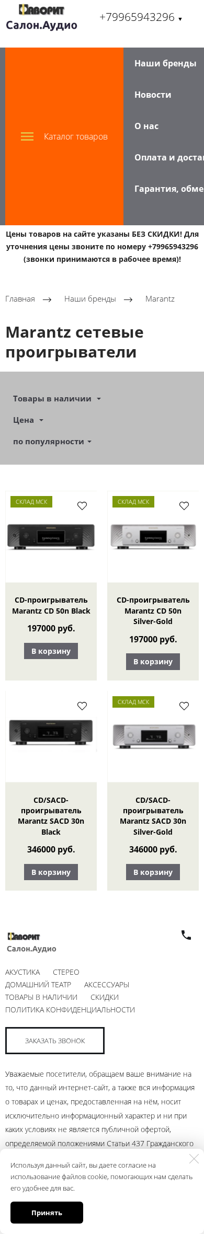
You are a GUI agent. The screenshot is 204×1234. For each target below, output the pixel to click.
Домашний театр (38, 984)
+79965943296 (141, 16)
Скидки (104, 997)
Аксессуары (106, 984)
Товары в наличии (41, 997)
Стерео (66, 972)
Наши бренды (165, 63)
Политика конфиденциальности (70, 1009)
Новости (153, 94)
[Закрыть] (194, 1158)
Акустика (22, 972)
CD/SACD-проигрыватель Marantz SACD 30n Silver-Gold (153, 816)
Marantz (160, 299)
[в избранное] (82, 505)
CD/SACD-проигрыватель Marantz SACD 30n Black (51, 816)
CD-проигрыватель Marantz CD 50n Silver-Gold (153, 610)
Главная (20, 299)
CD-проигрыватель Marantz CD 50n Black (51, 605)
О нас (146, 126)
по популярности (48, 441)
